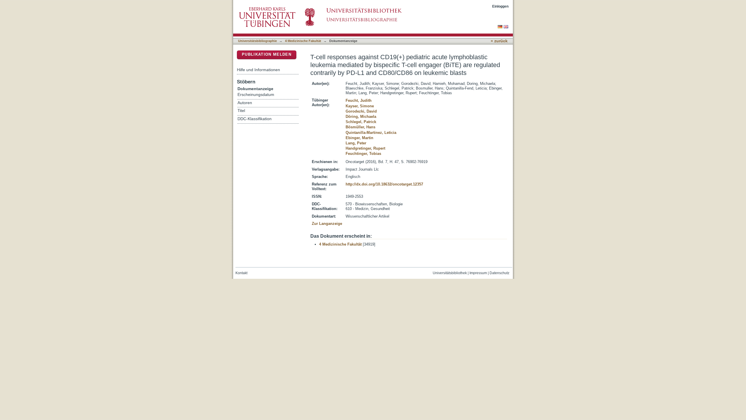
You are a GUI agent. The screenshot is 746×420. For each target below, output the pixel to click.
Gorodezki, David (361, 111)
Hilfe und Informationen (258, 69)
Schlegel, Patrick (361, 122)
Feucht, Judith (359, 100)
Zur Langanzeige (327, 223)
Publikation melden (266, 54)
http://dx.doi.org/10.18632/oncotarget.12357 (384, 184)
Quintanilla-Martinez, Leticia (371, 132)
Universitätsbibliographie (257, 41)
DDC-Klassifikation (254, 119)
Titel (241, 110)
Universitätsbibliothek (450, 273)
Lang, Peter (356, 143)
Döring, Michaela (361, 116)
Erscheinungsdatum (255, 94)
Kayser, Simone (360, 106)
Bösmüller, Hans (360, 127)
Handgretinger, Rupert (365, 148)
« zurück (499, 41)
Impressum (478, 273)
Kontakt (241, 273)
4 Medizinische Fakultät (303, 41)
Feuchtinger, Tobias (363, 153)
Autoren (244, 103)
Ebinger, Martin (359, 138)
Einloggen (500, 6)
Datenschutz (499, 273)
